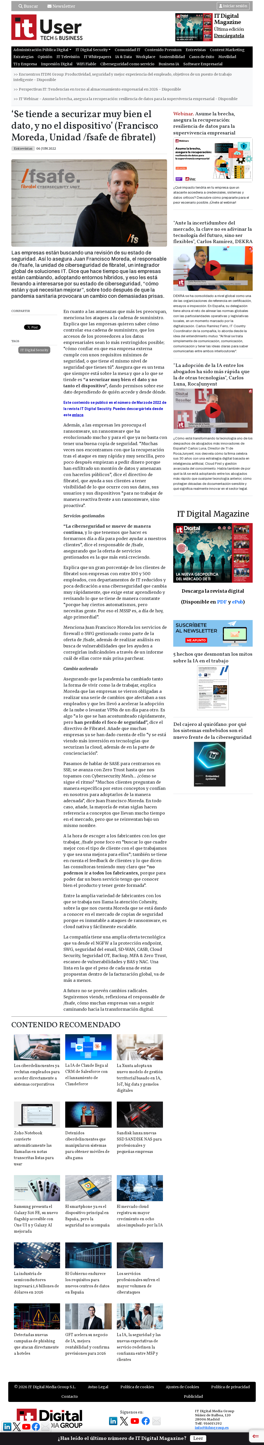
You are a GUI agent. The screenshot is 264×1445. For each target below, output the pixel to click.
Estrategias (23, 56)
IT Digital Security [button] (92, 49)
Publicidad (193, 1396)
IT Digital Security (34, 350)
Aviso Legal (98, 1387)
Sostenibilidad (172, 56)
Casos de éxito (201, 56)
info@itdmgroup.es (212, 1427)
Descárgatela (229, 35)
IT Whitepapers (97, 56)
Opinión (45, 56)
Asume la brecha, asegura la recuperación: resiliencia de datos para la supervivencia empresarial (204, 123)
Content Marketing (227, 49)
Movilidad (227, 56)
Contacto (69, 1396)
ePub (237, 602)
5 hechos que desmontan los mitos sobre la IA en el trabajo (212, 658)
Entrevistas (196, 49)
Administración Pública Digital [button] (40, 49)
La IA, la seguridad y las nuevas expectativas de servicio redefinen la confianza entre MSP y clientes (139, 1347)
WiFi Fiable (86, 64)
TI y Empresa (25, 64)
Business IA (169, 64)
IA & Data (123, 56)
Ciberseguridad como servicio (127, 64)
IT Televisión (68, 56)
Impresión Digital (56, 64)
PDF (222, 602)
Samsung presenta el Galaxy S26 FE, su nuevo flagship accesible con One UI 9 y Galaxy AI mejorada (36, 1219)
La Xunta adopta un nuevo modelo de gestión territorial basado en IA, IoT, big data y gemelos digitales (140, 1078)
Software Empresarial (202, 64)
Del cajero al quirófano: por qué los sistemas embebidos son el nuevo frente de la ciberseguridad (212, 731)
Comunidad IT (128, 49)
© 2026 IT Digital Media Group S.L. (45, 1387)
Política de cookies (137, 1387)
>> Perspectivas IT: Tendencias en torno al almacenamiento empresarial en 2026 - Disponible (97, 89)
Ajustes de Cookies (182, 1387)
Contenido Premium (163, 49)
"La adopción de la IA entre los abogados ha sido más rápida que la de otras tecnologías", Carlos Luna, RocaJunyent (211, 375)
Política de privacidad (230, 1387)
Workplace (145, 56)
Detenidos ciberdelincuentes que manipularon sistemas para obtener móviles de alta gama (87, 1145)
